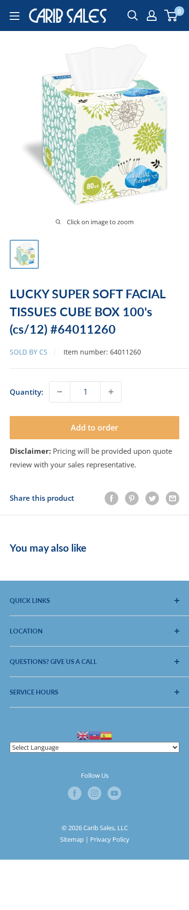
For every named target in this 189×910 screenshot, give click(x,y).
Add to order (94, 427)
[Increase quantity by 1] (111, 392)
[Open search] (132, 15)
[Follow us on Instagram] (94, 793)
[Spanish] (106, 734)
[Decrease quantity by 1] (59, 392)
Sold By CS (28, 351)
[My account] (152, 15)
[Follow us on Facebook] (74, 793)
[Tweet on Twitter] (152, 498)
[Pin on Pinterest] (132, 498)
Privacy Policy (109, 839)
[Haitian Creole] (94, 734)
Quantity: (26, 392)
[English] (83, 734)
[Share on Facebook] (111, 498)
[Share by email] (172, 498)
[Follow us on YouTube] (114, 793)
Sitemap (72, 839)
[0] (171, 15)
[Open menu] (14, 16)
